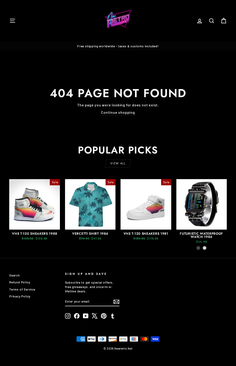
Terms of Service (22, 289)
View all (117, 163)
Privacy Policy (19, 296)
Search (14, 275)
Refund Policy (19, 282)
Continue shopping (118, 112)
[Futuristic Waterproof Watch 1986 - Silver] (204, 248)
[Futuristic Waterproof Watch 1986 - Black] (198, 248)
